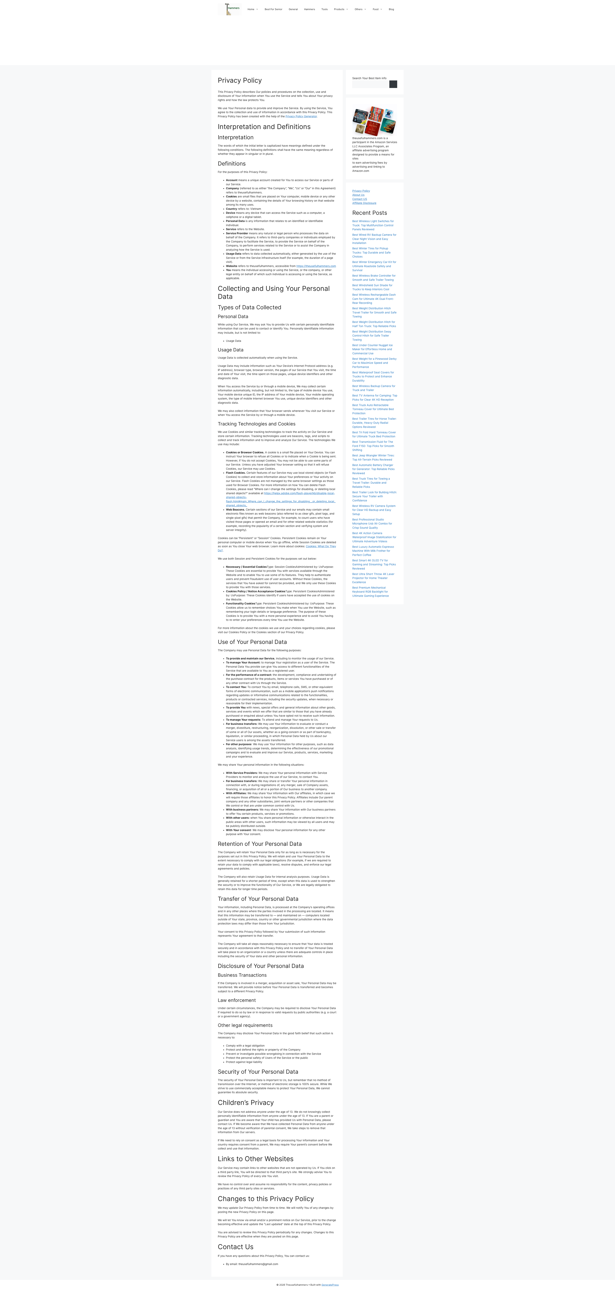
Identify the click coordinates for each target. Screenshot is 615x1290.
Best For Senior (273, 9)
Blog (391, 9)
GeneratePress (330, 1284)
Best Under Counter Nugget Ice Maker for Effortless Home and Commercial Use (372, 349)
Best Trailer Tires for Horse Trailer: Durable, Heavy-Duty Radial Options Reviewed (374, 423)
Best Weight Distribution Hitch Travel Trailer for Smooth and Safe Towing (374, 312)
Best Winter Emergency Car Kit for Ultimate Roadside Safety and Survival (374, 266)
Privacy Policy (361, 190)
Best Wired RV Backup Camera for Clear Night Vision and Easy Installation (374, 239)
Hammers (309, 9)
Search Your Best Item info (369, 78)
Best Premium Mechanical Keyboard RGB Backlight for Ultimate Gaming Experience (370, 591)
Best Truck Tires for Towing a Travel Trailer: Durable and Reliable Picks (371, 482)
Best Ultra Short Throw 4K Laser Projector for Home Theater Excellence (373, 578)
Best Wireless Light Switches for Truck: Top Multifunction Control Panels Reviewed (373, 225)
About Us (358, 195)
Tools (324, 9)
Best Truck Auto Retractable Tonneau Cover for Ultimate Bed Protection (373, 409)
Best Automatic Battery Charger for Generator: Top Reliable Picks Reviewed (373, 469)
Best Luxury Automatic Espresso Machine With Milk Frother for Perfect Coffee (373, 551)
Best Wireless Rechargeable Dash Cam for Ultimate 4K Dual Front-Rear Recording (374, 299)
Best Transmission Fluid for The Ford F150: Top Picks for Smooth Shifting (373, 446)
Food (375, 9)
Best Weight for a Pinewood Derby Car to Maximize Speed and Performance (374, 363)
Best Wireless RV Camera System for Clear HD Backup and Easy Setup (374, 510)
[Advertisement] (307, 42)
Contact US (359, 199)
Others (358, 9)
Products (339, 9)
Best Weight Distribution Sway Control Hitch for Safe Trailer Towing (371, 335)
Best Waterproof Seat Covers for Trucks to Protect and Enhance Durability (373, 376)
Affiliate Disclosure (364, 203)
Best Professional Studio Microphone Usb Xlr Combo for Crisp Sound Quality (372, 523)
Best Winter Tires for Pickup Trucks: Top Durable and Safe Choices (371, 252)
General (293, 9)
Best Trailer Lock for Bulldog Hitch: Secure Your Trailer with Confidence (374, 496)
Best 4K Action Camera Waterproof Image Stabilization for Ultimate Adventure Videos (374, 537)
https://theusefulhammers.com (316, 266)
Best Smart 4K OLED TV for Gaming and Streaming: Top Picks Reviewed (374, 564)
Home (251, 9)
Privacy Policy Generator (301, 116)
